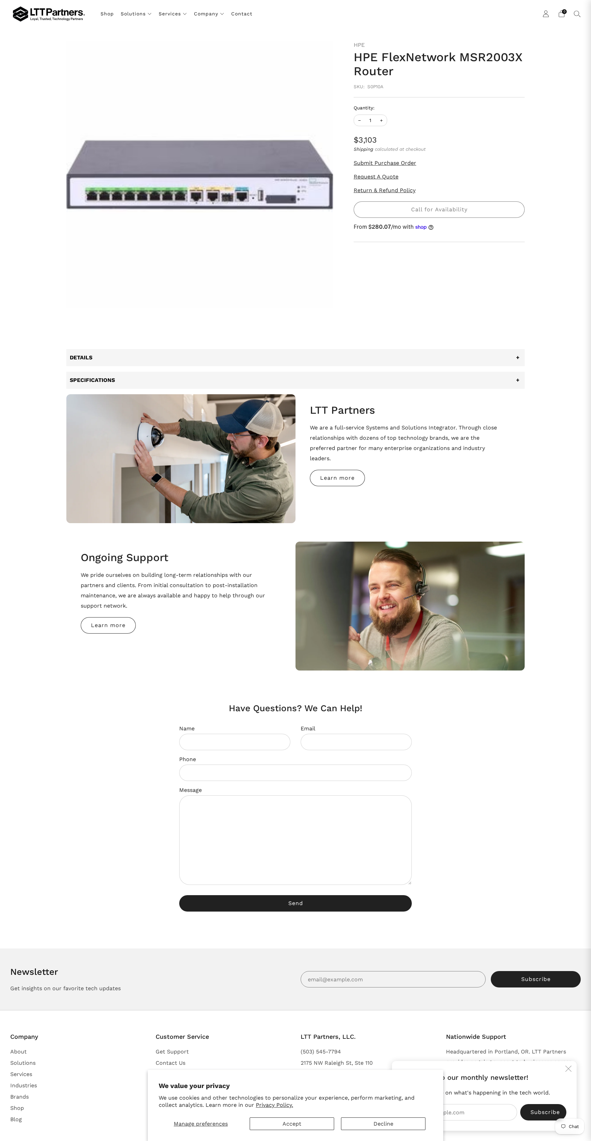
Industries (23, 1085)
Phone (187, 759)
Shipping (363, 149)
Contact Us (170, 1063)
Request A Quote (376, 176)
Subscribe (536, 979)
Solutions (133, 13)
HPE (359, 44)
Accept (292, 1123)
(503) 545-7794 (321, 1051)
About (18, 1051)
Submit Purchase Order (385, 163)
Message (190, 790)
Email (308, 728)
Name (187, 728)
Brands (19, 1096)
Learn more (337, 478)
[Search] (577, 13)
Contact (241, 13)
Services (170, 13)
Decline (383, 1123)
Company (206, 13)
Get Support (172, 1051)
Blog (16, 1119)
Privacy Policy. (274, 1105)
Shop (107, 13)
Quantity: (364, 108)
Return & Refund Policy (385, 190)
